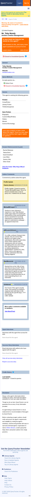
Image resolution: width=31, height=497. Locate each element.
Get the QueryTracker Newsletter (15, 449)
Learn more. (7, 50)
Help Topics (8, 478)
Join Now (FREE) (9, 130)
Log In (20, 3)
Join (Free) (24, 50)
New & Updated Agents (11, 460)
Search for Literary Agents (12, 458)
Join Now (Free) (10, 311)
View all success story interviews (12, 358)
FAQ (5, 482)
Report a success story (9, 361)
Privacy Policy (8, 487)
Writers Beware (10, 427)
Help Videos (8, 480)
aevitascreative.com (8, 72)
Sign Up (26, 3)
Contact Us (7, 485)
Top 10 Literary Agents (11, 464)
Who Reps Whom (9, 462)
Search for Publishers (11, 471)
